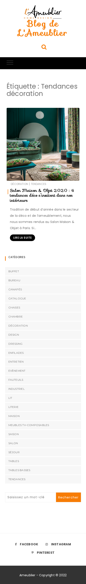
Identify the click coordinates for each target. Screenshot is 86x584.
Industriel (16, 388)
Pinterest (45, 552)
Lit (10, 397)
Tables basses (19, 470)
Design (13, 334)
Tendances (39, 184)
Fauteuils (15, 379)
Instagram (61, 544)
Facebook (29, 544)
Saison (13, 434)
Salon (13, 443)
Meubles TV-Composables (28, 425)
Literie (13, 407)
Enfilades (16, 352)
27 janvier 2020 (63, 175)
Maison (14, 416)
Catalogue (17, 298)
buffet (13, 271)
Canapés (15, 289)
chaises (14, 307)
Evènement (17, 370)
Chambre (15, 316)
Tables (13, 461)
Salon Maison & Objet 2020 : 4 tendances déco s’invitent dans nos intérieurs (42, 195)
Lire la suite (22, 238)
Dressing (15, 343)
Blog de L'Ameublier (43, 28)
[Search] (44, 47)
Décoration (19, 184)
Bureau (14, 280)
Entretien (16, 361)
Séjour (14, 452)
